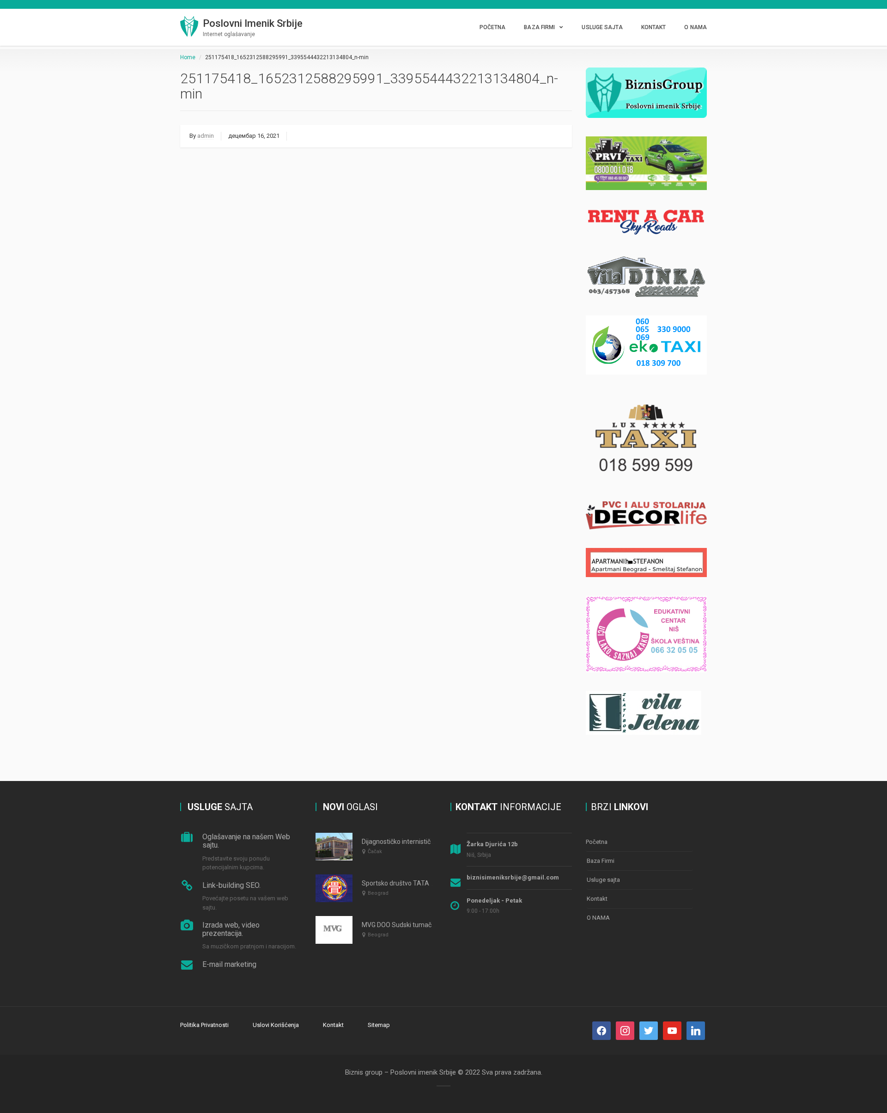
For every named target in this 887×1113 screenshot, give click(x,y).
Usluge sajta (602, 27)
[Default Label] (648, 1030)
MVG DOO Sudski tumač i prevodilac (414, 925)
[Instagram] (625, 1030)
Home (187, 57)
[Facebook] (601, 1030)
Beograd (378, 893)
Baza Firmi (539, 27)
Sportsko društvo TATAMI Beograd (412, 883)
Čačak (375, 852)
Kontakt (653, 27)
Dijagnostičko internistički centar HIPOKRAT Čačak (434, 841)
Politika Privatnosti (204, 1024)
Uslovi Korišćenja (276, 1024)
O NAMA (695, 27)
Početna (493, 27)
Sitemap (379, 1024)
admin (205, 135)
